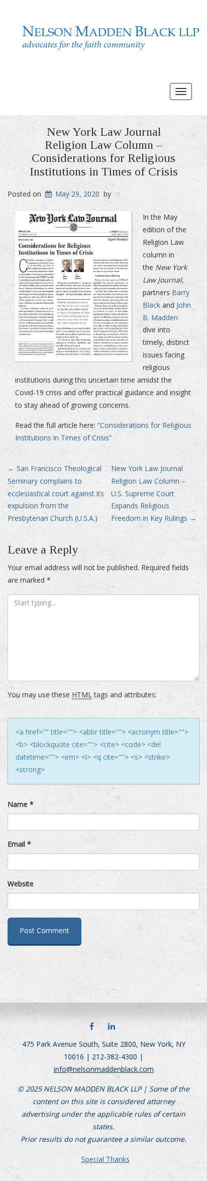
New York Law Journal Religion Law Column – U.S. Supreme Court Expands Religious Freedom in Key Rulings (153, 493)
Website (21, 883)
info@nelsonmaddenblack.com (104, 1069)
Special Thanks (105, 1159)
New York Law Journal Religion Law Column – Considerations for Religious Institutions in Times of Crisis (104, 151)
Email (19, 844)
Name (21, 804)
